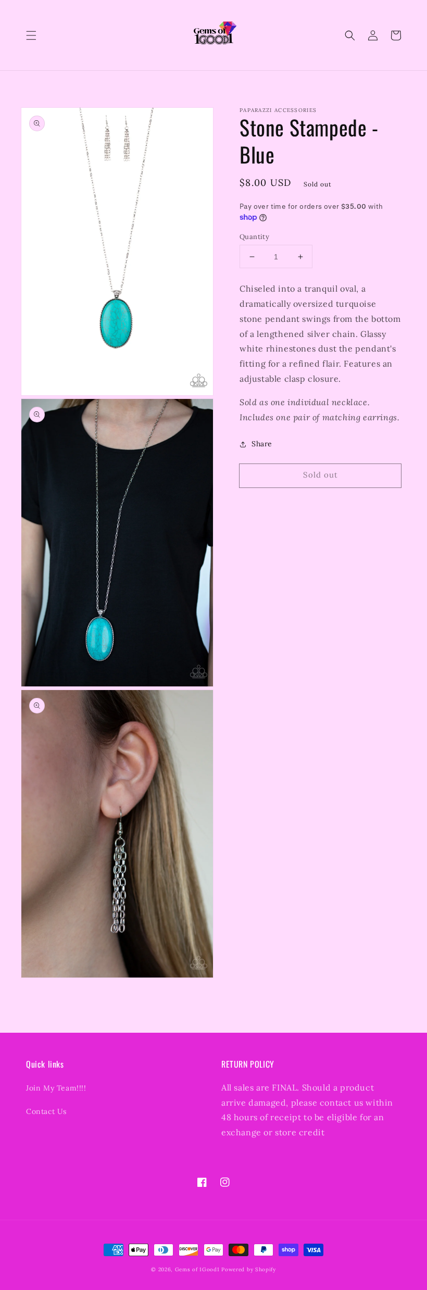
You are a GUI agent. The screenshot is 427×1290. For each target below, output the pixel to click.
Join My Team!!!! (56, 1088)
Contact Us (46, 1111)
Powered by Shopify (248, 1269)
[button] (31, 35)
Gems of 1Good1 (197, 1269)
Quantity (254, 236)
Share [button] (262, 443)
